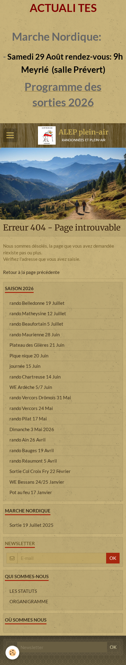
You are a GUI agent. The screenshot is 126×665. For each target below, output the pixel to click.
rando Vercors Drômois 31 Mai (40, 397)
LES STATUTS (23, 591)
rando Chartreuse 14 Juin (35, 376)
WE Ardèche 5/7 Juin (30, 387)
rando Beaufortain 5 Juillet (36, 324)
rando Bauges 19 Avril (31, 450)
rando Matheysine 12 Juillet (37, 313)
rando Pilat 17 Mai (28, 418)
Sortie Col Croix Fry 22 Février (40, 471)
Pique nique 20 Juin (28, 355)
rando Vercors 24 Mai (31, 408)
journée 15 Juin (24, 366)
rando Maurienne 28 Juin (34, 334)
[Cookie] (12, 652)
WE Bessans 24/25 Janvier (36, 482)
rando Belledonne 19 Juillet (37, 303)
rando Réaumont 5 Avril (33, 461)
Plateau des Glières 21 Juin (36, 345)
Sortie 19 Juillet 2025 (31, 525)
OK (112, 558)
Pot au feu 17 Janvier (30, 492)
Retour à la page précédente (31, 272)
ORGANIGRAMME (28, 601)
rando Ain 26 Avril (27, 439)
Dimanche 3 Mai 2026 (31, 429)
